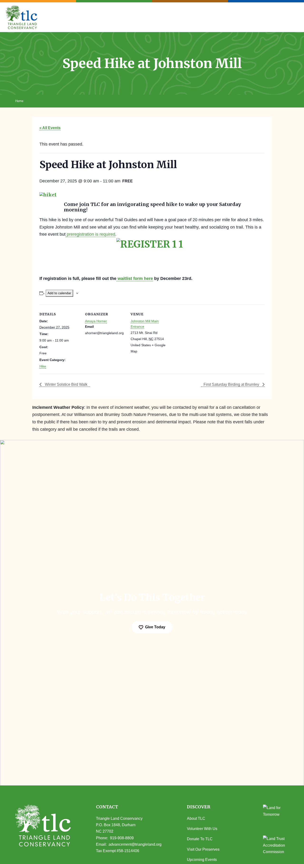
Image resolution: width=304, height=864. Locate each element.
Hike (42, 366)
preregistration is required (90, 234)
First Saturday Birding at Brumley (232, 384)
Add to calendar (59, 293)
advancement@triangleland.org (135, 844)
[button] (204, 807)
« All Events (50, 128)
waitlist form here (134, 278)
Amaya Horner (96, 321)
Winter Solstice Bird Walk (65, 384)
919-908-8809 (122, 838)
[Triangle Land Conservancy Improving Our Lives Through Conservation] (21, 17)
